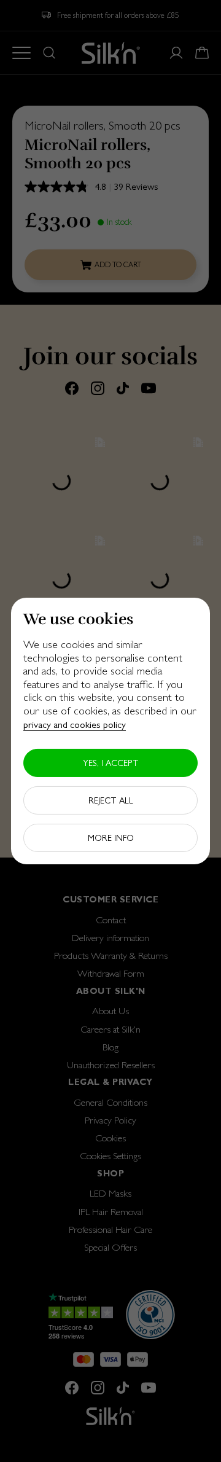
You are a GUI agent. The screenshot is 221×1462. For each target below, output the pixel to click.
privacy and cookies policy (74, 724)
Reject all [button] (110, 800)
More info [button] (111, 838)
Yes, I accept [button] (111, 763)
